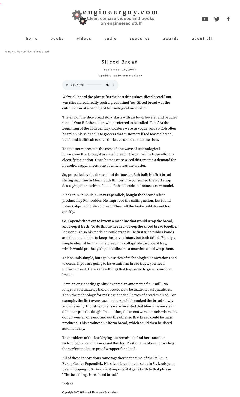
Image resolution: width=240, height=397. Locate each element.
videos (84, 38)
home (32, 38)
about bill (203, 38)
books (57, 38)
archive (27, 51)
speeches (140, 38)
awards (171, 38)
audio (110, 38)
